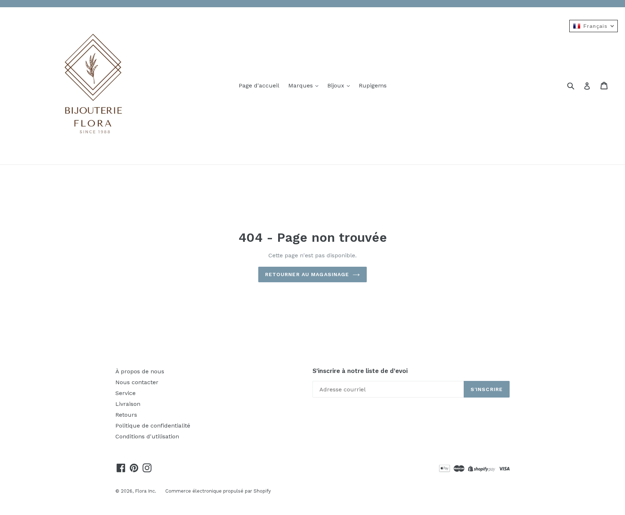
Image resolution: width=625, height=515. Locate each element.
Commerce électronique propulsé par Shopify (218, 491)
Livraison (127, 403)
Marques (301, 85)
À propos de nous (139, 371)
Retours (126, 414)
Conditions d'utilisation (147, 436)
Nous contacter (136, 382)
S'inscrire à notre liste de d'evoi (360, 370)
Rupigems (373, 85)
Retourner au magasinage (307, 274)
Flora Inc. (145, 491)
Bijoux (336, 85)
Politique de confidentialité (152, 425)
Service (125, 393)
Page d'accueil (259, 85)
